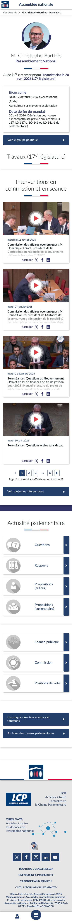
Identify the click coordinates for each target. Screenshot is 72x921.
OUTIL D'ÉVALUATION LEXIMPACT (35, 887)
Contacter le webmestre (20, 900)
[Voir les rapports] (36, 565)
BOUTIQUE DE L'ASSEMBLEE (35, 869)
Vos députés (10, 12)
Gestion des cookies (54, 900)
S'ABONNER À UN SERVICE (35, 881)
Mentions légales (15, 897)
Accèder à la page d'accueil (5, 4)
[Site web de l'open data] (36, 825)
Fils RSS (38, 900)
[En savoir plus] (36, 586)
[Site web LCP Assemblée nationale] (36, 799)
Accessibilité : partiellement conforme (45, 897)
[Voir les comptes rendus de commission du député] (36, 663)
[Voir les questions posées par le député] (36, 545)
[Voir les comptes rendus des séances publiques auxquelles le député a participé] (36, 642)
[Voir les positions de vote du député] (36, 683)
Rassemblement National (36, 61)
